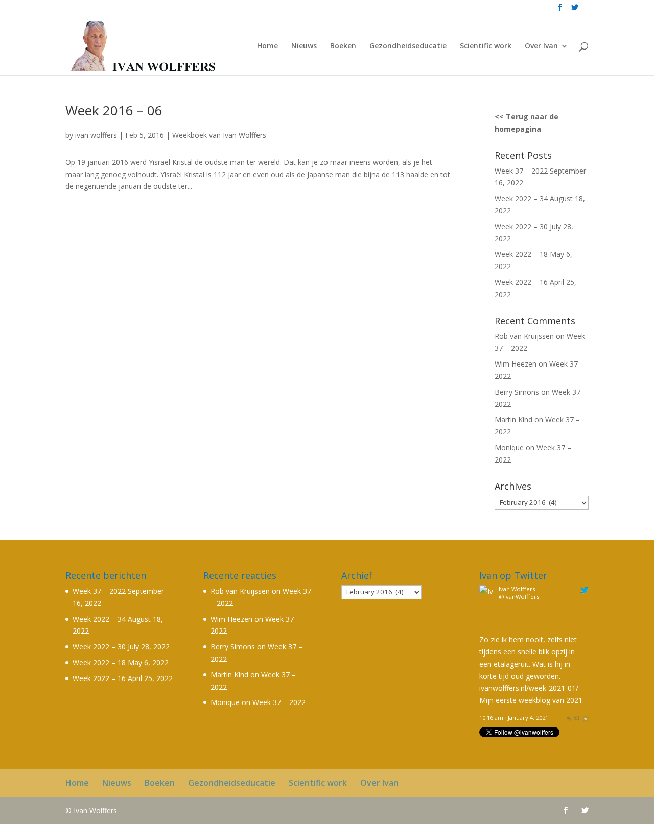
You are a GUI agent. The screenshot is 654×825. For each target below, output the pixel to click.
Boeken (343, 46)
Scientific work (485, 46)
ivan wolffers (96, 135)
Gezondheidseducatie (408, 46)
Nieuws (304, 46)
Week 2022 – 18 (521, 254)
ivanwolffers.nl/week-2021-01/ (528, 688)
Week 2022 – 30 (521, 226)
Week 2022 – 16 (521, 282)
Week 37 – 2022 (521, 171)
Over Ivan (541, 46)
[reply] (568, 717)
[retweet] (576, 717)
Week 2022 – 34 (521, 198)
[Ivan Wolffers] (487, 627)
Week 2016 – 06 (113, 110)
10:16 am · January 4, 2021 (513, 717)
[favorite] (585, 717)
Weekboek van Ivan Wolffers (219, 135)
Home (267, 46)
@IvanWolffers (519, 596)
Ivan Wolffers (517, 589)
